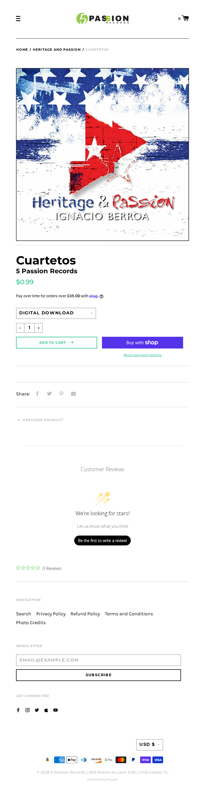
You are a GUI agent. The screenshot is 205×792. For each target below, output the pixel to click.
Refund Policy (85, 614)
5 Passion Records (68, 772)
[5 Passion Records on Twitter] (37, 709)
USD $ (147, 744)
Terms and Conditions (129, 614)
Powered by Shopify (102, 779)
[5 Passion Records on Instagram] (27, 709)
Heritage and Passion (57, 49)
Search (23, 614)
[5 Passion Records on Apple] (46, 709)
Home (22, 49)
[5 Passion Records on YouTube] (55, 709)
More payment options (142, 355)
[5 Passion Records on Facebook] (18, 709)
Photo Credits (31, 622)
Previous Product (43, 420)
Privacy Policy (50, 614)
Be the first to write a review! (102, 540)
